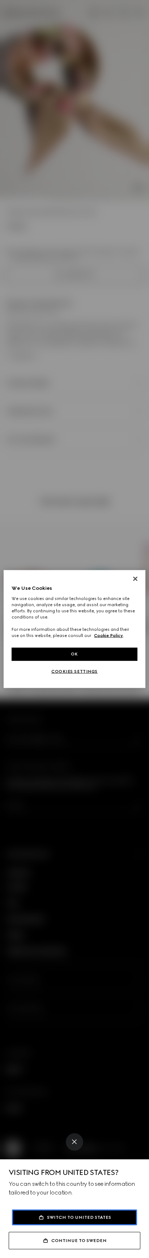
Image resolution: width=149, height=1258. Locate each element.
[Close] (74, 1142)
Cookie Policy (108, 635)
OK (74, 654)
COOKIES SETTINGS (74, 671)
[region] (74, 629)
